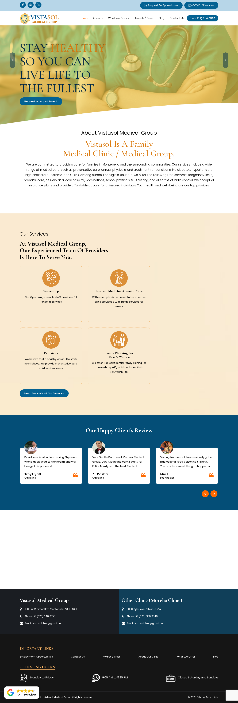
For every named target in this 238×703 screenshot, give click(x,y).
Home (84, 18)
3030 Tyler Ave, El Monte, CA (144, 609)
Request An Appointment (163, 5)
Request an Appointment (69, 88)
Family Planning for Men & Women (119, 355)
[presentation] (12, 60)
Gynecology (51, 291)
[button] (21, 692)
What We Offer (117, 18)
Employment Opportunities (36, 656)
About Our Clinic (148, 656)
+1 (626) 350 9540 (147, 616)
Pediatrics (51, 353)
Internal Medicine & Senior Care (119, 291)
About (97, 18)
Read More (51, 305)
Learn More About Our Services (44, 393)
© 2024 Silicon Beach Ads (203, 697)
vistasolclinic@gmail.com (48, 623)
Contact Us (177, 18)
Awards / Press (144, 18)
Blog (161, 18)
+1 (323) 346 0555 (44, 616)
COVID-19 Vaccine (203, 5)
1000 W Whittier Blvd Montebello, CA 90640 (51, 609)
